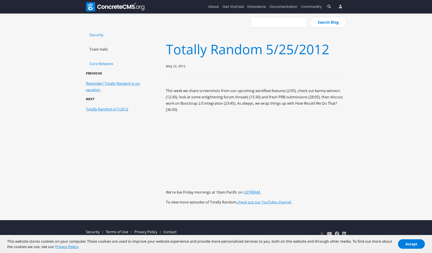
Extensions (256, 6)
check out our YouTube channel (264, 202)
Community (311, 6)
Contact (170, 231)
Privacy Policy (145, 231)
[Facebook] (337, 234)
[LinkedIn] (344, 234)
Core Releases (101, 63)
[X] (322, 234)
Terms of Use (117, 231)
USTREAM (251, 192)
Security (96, 34)
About (213, 6)
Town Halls (99, 49)
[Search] (329, 7)
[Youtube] (329, 234)
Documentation (283, 6)
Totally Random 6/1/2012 (107, 109)
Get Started (233, 6)
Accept (411, 244)
